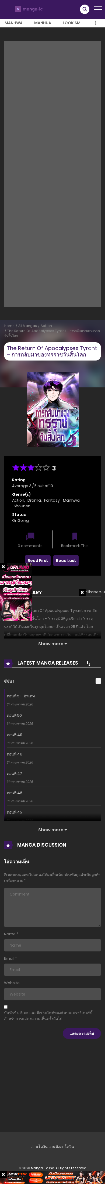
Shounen (22, 506)
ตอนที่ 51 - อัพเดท (21, 696)
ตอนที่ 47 (14, 773)
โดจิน (69, 1146)
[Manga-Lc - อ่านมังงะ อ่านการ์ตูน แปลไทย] (28, 9)
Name (10, 934)
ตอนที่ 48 (14, 754)
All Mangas (27, 325)
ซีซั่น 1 (9, 681)
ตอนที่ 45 (14, 812)
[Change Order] (88, 663)
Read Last (66, 560)
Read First (38, 560)
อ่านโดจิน (39, 1146)
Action (46, 325)
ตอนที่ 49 (14, 734)
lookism (71, 23)
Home (9, 325)
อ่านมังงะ (56, 1146)
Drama (34, 500)
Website (12, 983)
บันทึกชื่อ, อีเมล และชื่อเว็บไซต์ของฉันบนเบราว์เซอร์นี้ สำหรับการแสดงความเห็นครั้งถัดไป (48, 1015)
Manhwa (14, 23)
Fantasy (52, 500)
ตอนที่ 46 (14, 793)
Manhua (42, 23)
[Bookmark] (74, 537)
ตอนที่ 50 (14, 715)
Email (9, 958)
